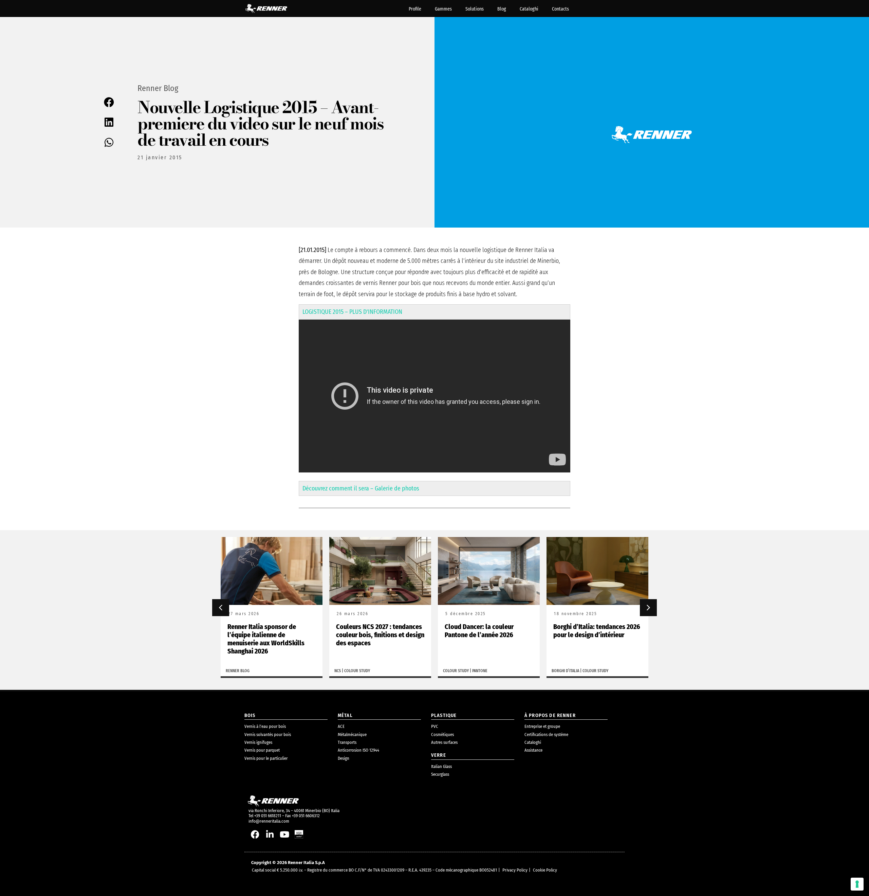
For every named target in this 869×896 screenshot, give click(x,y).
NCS (337, 670)
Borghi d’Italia (565, 670)
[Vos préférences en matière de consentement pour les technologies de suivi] (857, 884)
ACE (341, 726)
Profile (415, 9)
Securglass (440, 774)
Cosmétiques (442, 734)
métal (345, 715)
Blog (501, 9)
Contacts (560, 9)
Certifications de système (546, 734)
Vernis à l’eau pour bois (265, 726)
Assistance (533, 750)
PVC (434, 726)
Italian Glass (441, 766)
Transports (347, 742)
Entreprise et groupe (542, 726)
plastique (444, 715)
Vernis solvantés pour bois (267, 734)
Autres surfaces (444, 742)
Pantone (479, 670)
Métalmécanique (352, 734)
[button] (110, 102)
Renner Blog (157, 88)
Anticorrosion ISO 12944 (358, 750)
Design (343, 758)
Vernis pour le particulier (266, 758)
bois (250, 715)
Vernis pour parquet (262, 750)
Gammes (443, 9)
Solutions (474, 9)
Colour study (357, 670)
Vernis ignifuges (258, 742)
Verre (438, 755)
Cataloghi (529, 9)
